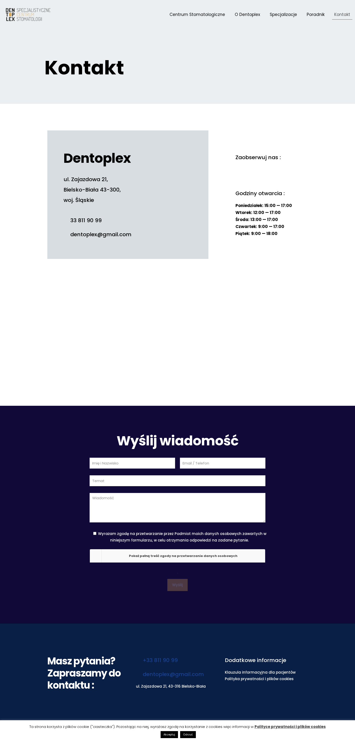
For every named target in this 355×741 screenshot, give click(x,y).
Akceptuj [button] (169, 734)
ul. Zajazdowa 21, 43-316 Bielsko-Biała (171, 686)
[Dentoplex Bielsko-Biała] (28, 14)
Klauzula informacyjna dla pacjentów (260, 672)
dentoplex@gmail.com (100, 234)
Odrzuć (188, 734)
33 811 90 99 (85, 220)
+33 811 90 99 (159, 660)
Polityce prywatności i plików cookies (290, 726)
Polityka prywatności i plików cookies (259, 678)
